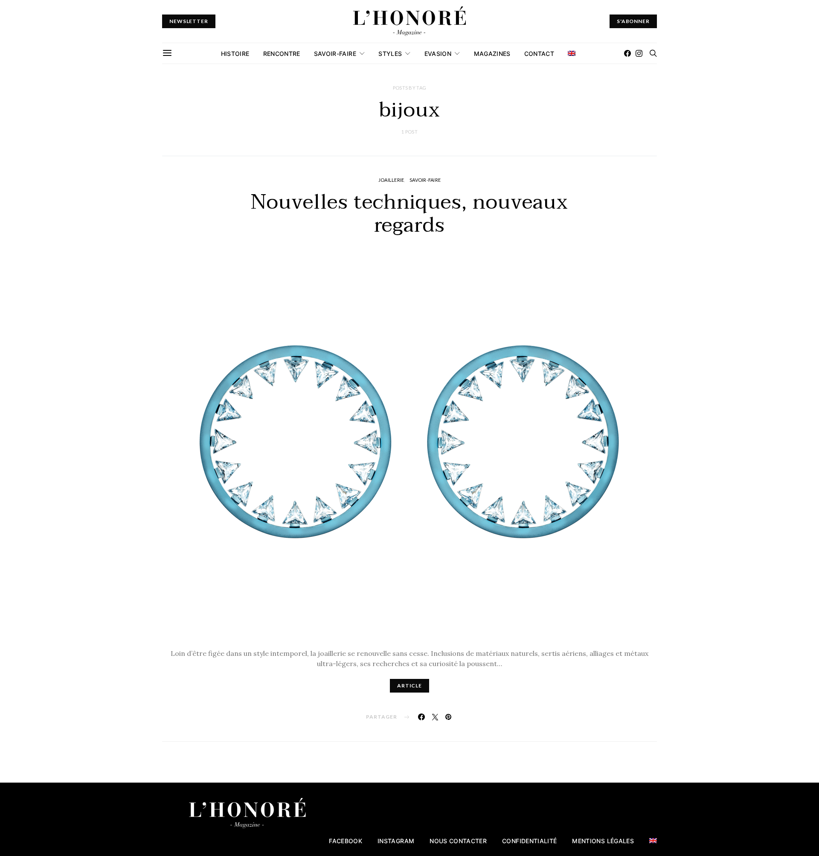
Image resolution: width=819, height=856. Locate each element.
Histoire (235, 53)
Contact (539, 53)
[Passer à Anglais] (571, 53)
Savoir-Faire (335, 53)
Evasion (437, 53)
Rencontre (281, 53)
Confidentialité (529, 840)
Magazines (492, 53)
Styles (390, 53)
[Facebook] (627, 53)
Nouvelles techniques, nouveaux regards (409, 214)
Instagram (396, 840)
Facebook (345, 840)
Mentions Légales (603, 840)
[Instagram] (639, 53)
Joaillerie (391, 180)
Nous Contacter (458, 840)
